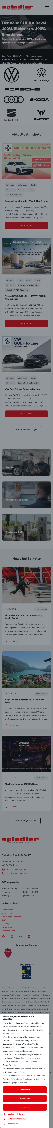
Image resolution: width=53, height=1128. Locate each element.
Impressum (13, 1123)
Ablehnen (24, 1107)
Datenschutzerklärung (17, 1119)
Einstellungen (25, 1098)
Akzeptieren (24, 1089)
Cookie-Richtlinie (15, 1114)
